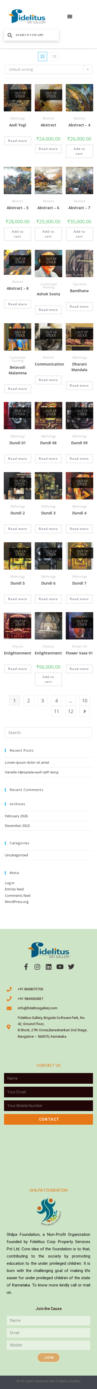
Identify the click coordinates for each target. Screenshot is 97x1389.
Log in (10, 882)
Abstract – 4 (79, 124)
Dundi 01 (17, 442)
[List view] (54, 56)
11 (56, 711)
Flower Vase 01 (79, 653)
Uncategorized (16, 855)
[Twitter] (71, 966)
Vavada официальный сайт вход (31, 772)
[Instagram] (37, 966)
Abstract (48, 118)
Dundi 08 (48, 442)
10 (84, 700)
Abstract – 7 (79, 207)
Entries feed (14, 889)
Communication (49, 364)
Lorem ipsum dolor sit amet (27, 762)
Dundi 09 (79, 442)
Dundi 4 (79, 512)
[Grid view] (42, 56)
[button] (70, 16)
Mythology (17, 118)
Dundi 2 (18, 512)
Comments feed (17, 895)
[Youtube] (60, 966)
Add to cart (79, 151)
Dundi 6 (48, 583)
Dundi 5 (18, 583)
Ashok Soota (48, 293)
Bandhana (79, 290)
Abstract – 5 (18, 207)
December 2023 (17, 825)
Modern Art (79, 646)
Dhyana (17, 646)
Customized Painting (48, 285)
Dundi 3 (48, 512)
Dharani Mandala (79, 367)
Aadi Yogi (17, 124)
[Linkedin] (48, 966)
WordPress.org (17, 901)
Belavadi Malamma (18, 370)
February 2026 (16, 816)
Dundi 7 (79, 583)
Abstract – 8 (18, 288)
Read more (17, 140)
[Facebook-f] (26, 966)
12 (70, 711)
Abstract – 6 (48, 207)
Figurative (79, 284)
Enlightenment (17, 653)
